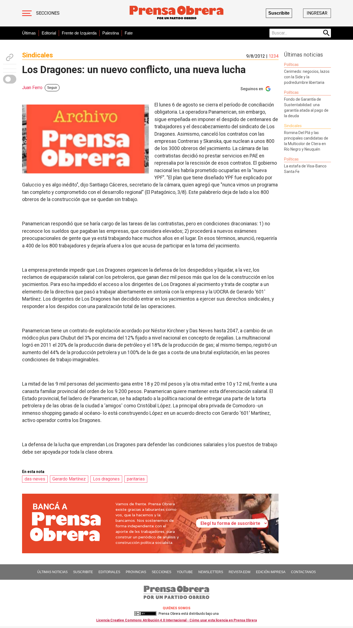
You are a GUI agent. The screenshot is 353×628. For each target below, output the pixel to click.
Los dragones (106, 479)
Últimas (29, 33)
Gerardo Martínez (69, 479)
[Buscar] (326, 33)
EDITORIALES (109, 572)
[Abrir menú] (27, 13)
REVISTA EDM (239, 572)
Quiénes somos (176, 608)
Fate (129, 33)
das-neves (35, 479)
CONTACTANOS (303, 572)
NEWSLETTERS (210, 572)
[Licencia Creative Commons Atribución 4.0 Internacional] (145, 613)
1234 (274, 56)
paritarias (136, 479)
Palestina (110, 33)
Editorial (49, 33)
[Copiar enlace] (9, 57)
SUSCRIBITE (83, 572)
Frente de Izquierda (79, 33)
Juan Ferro (32, 87)
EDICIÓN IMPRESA (270, 572)
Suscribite (279, 13)
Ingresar (317, 13)
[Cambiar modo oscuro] (9, 79)
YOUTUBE (185, 572)
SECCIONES (161, 572)
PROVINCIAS (136, 572)
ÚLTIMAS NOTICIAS (52, 572)
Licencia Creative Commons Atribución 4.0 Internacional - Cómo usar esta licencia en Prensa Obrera (176, 620)
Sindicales (37, 55)
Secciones (48, 13)
